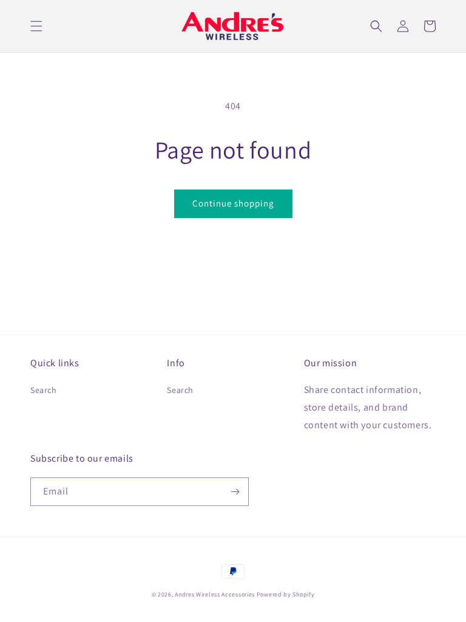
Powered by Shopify (286, 594)
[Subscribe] (234, 491)
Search (43, 389)
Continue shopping (233, 203)
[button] (36, 26)
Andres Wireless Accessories (215, 594)
